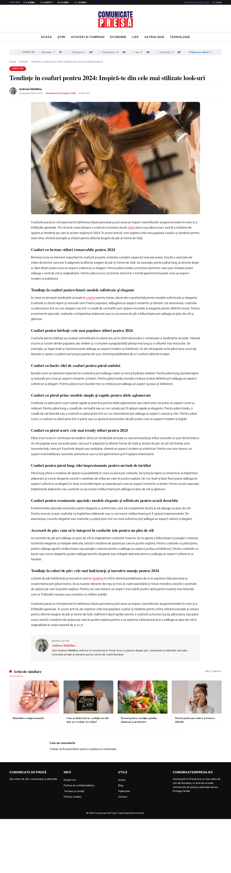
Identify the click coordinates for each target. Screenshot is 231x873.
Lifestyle (23, 61)
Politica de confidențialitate (79, 785)
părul (131, 227)
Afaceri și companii (88, 37)
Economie (118, 37)
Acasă (12, 61)
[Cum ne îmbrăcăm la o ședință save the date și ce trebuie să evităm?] (88, 697)
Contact (122, 796)
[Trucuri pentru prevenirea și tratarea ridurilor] (197, 697)
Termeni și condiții (74, 791)
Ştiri (61, 37)
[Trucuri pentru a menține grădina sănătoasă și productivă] (142, 697)
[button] (217, 2)
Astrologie (154, 37)
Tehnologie (180, 37)
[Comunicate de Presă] (115, 19)
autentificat (72, 749)
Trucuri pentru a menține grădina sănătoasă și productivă (139, 719)
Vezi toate (212, 671)
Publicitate (124, 791)
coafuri (91, 297)
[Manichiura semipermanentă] (34, 697)
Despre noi (70, 779)
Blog (120, 785)
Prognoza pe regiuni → (200, 52)
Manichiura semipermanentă (28, 718)
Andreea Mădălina (30, 89)
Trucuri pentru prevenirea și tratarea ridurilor (195, 719)
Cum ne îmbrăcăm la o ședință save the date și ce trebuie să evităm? (88, 719)
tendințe (98, 578)
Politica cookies (73, 796)
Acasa (46, 37)
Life (135, 37)
